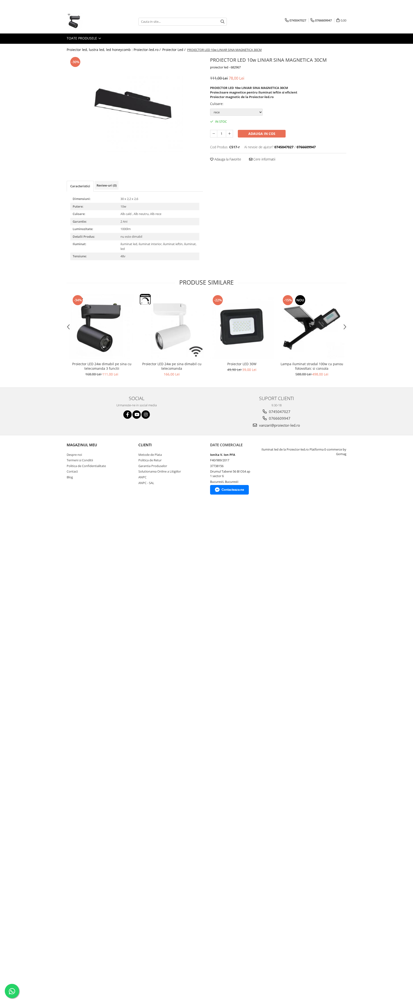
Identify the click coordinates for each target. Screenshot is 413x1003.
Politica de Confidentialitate (86, 466)
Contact (72, 471)
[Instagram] (145, 414)
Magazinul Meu (82, 444)
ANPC (142, 477)
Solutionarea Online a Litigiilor (159, 471)
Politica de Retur (150, 460)
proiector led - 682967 (225, 67)
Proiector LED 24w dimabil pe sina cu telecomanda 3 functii (101, 366)
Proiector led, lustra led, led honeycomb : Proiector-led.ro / (114, 49)
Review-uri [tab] (107, 185)
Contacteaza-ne (233, 489)
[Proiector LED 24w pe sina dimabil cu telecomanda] (171, 326)
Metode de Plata (150, 454)
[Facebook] (127, 414)
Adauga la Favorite (227, 159)
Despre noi (74, 454)
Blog (70, 477)
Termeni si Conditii (80, 460)
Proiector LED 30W (241, 364)
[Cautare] (222, 22)
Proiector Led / (174, 49)
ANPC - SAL (146, 483)
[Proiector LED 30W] (241, 326)
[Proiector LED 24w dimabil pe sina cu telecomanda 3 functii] (101, 326)
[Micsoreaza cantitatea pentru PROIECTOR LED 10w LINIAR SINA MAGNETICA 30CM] (213, 134)
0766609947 (279, 418)
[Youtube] (136, 414)
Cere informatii (263, 159)
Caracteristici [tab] (80, 186)
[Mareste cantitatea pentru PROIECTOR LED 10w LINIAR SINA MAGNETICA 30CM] (229, 134)
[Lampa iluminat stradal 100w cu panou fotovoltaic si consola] (311, 326)
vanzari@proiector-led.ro (279, 425)
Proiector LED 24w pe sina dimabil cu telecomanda (171, 366)
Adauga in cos (261, 133)
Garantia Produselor (152, 466)
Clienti (145, 444)
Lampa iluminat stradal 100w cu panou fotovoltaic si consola (312, 366)
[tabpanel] (135, 104)
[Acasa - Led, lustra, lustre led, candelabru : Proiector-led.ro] (90, 21)
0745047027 (279, 411)
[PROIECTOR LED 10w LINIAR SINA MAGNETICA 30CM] (135, 104)
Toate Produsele (82, 38)
